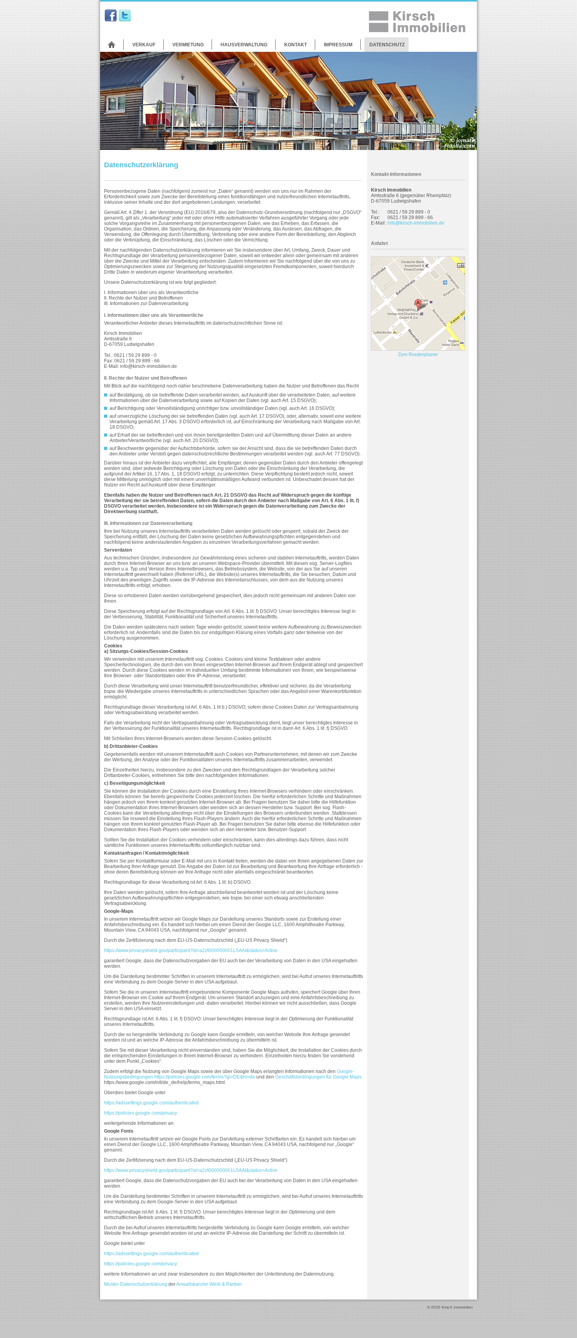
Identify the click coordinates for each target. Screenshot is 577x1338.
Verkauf (143, 45)
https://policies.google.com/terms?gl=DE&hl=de (204, 1077)
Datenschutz (387, 45)
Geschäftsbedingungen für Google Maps (318, 1077)
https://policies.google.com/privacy (140, 1113)
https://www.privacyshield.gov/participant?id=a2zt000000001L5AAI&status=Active (191, 950)
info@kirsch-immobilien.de (415, 223)
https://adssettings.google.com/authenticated (151, 1103)
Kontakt (295, 45)
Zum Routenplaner (418, 354)
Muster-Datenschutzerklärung (135, 1284)
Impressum (338, 45)
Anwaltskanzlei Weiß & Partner (209, 1284)
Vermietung (188, 45)
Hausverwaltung (244, 45)
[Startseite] (111, 44)
